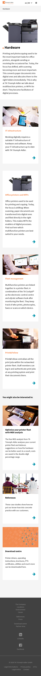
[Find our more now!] (34, 464)
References (20, 616)
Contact (26, 669)
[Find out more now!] (34, 158)
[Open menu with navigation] (36, 3)
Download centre (20, 624)
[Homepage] (8, 3)
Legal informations (11, 667)
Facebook (20, 649)
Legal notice (16, 669)
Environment (20, 609)
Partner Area (20, 626)
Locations (20, 607)
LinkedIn (20, 638)
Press (20, 619)
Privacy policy (26, 667)
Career (20, 612)
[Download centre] (34, 574)
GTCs (35, 667)
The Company (20, 604)
